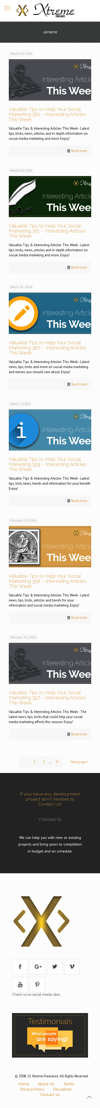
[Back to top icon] (89, 1097)
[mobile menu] (7, 8)
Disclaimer (62, 1089)
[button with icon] (20, 967)
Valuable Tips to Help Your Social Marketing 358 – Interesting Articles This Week (47, 581)
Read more (79, 151)
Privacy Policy (32, 1089)
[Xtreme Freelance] (50, 11)
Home (23, 1083)
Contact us (50, 1094)
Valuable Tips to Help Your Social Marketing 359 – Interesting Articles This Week (47, 464)
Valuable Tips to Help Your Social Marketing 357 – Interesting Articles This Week (47, 698)
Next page (78, 762)
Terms (68, 1083)
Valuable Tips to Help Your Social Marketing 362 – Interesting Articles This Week (47, 114)
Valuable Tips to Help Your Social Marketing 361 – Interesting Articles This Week (47, 231)
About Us (46, 1083)
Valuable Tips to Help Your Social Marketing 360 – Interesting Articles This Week (48, 348)
